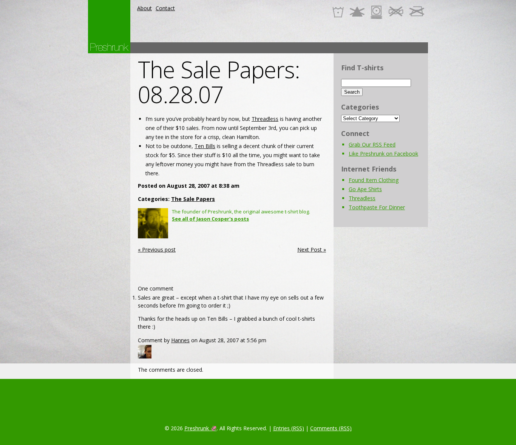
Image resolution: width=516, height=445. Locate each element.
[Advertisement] (290, 48)
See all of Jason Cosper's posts (210, 218)
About (144, 8)
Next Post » (311, 249)
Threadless (265, 118)
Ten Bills (205, 146)
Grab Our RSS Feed (372, 144)
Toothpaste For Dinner (377, 207)
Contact (165, 8)
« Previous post (157, 249)
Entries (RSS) (288, 428)
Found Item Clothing (374, 180)
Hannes (180, 340)
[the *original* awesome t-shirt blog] (109, 47)
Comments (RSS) (331, 428)
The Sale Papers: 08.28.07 (219, 82)
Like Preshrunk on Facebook (383, 153)
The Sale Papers (193, 198)
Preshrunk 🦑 (200, 428)
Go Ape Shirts (365, 189)
